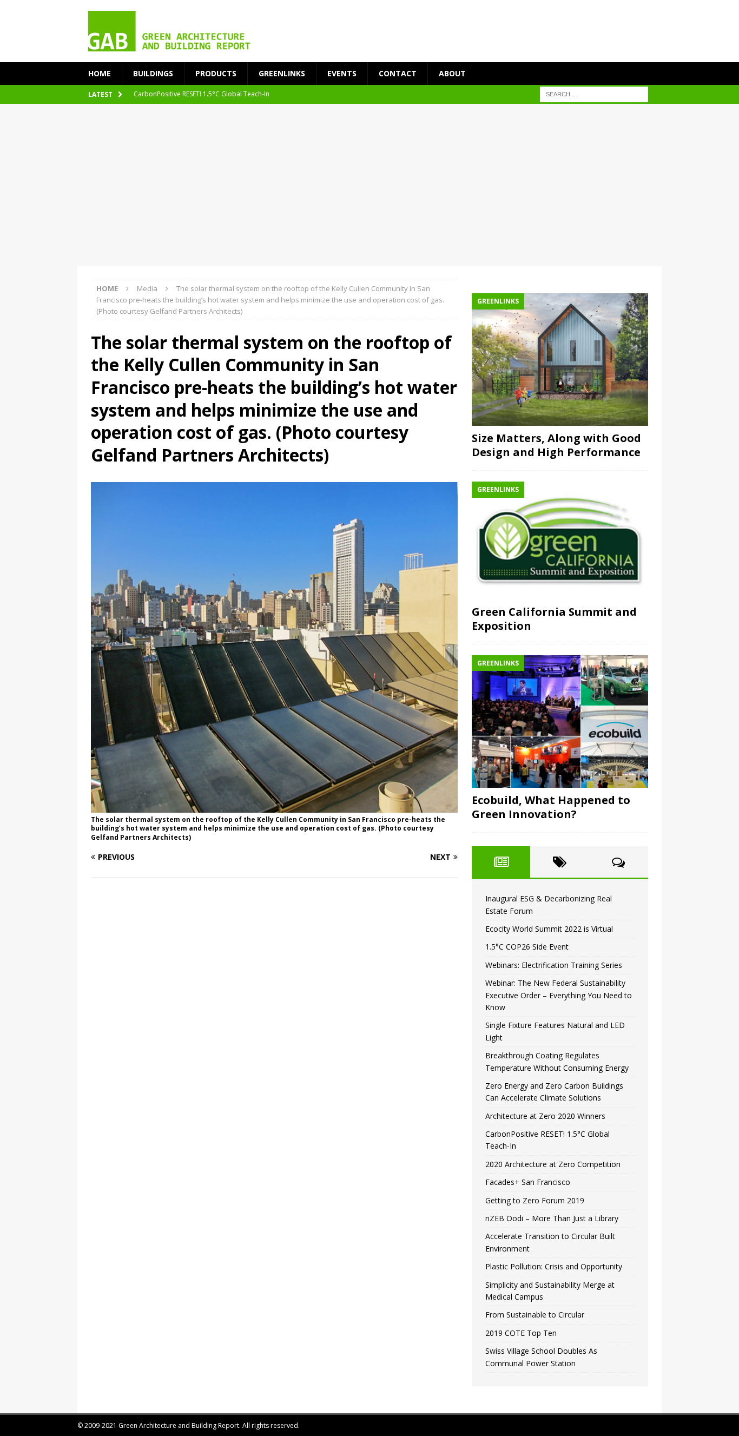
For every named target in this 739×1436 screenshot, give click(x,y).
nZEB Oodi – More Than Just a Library (551, 1218)
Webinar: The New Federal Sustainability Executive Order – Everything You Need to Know (558, 995)
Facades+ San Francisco (527, 1182)
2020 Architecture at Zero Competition (553, 1164)
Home (99, 73)
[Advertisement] (369, 185)
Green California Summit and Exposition (554, 618)
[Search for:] (594, 94)
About (452, 73)
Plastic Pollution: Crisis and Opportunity (553, 1266)
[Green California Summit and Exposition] (560, 541)
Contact (398, 73)
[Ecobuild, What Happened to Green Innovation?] (560, 721)
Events (342, 73)
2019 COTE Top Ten (521, 1333)
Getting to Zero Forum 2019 (534, 1200)
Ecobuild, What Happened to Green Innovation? (551, 807)
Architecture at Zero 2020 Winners (545, 1116)
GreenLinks (282, 73)
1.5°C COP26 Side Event (527, 946)
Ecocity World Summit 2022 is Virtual (549, 929)
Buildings (153, 73)
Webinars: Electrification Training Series (553, 965)
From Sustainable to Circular (534, 1314)
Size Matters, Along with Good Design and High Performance (556, 445)
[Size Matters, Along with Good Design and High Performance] (560, 359)
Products (215, 73)
